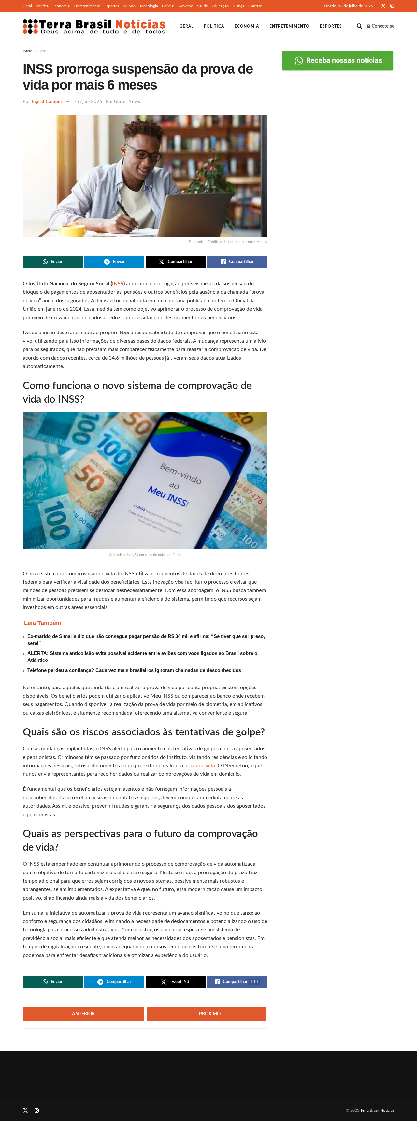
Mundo (129, 6)
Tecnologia (148, 6)
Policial (168, 6)
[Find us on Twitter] (383, 6)
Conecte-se (382, 26)
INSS (117, 283)
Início (27, 51)
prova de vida (199, 765)
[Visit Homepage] (94, 26)
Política (42, 6)
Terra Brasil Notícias (377, 1110)
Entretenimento (87, 6)
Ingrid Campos (47, 102)
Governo (185, 6)
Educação (220, 6)
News (134, 102)
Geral (27, 6)
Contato (255, 6)
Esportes (111, 6)
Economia (61, 6)
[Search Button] (359, 26)
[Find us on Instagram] (392, 6)
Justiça (238, 6)
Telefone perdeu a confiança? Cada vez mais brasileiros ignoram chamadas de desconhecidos (134, 670)
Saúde (202, 6)
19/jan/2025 (88, 102)
